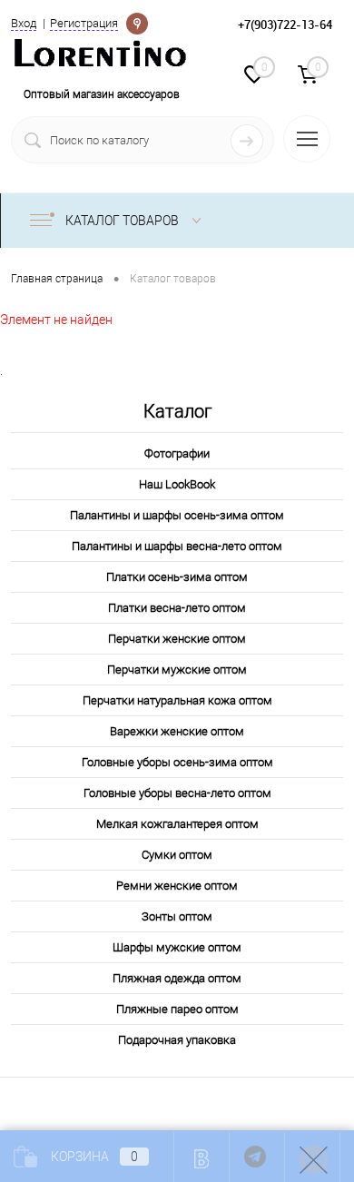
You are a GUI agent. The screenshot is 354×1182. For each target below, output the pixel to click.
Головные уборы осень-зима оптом (177, 762)
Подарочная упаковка (177, 1040)
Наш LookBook (177, 484)
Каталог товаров (123, 220)
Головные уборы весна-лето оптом (177, 793)
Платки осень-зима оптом (177, 577)
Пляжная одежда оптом (177, 978)
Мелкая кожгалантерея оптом (177, 824)
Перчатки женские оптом (177, 638)
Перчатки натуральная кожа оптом (177, 700)
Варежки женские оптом (177, 731)
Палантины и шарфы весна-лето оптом (177, 546)
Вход (23, 23)
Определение (137, 22)
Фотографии (177, 453)
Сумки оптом (177, 855)
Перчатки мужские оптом (177, 669)
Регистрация (84, 23)
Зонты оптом (177, 916)
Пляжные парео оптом (177, 1009)
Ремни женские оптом (177, 885)
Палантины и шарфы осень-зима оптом (177, 515)
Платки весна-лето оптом (177, 608)
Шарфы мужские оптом (177, 947)
